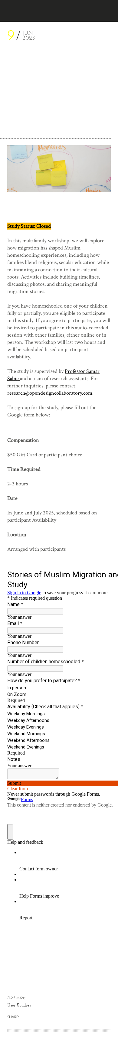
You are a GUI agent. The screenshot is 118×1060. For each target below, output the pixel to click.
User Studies (19, 1005)
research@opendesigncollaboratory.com (49, 393)
